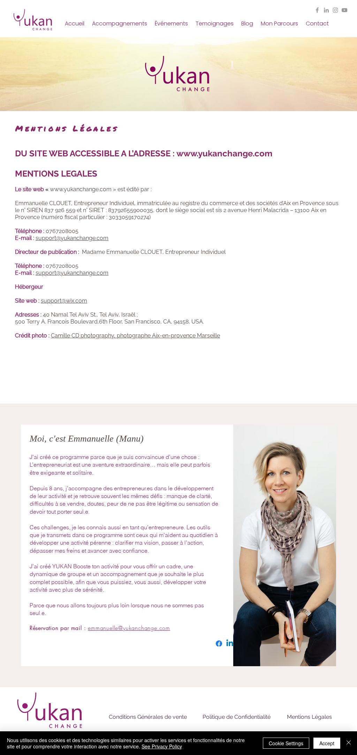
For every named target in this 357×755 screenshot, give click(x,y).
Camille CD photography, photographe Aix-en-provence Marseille (135, 335)
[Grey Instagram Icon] (335, 10)
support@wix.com (64, 300)
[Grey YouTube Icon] (344, 10)
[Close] (348, 743)
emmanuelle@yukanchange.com (148, 613)
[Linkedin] (230, 643)
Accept (326, 743)
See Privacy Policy (162, 746)
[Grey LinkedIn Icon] (326, 10)
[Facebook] (219, 643)
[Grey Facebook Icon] (317, 10)
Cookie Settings (286, 743)
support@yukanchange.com (72, 238)
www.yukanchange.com (224, 153)
